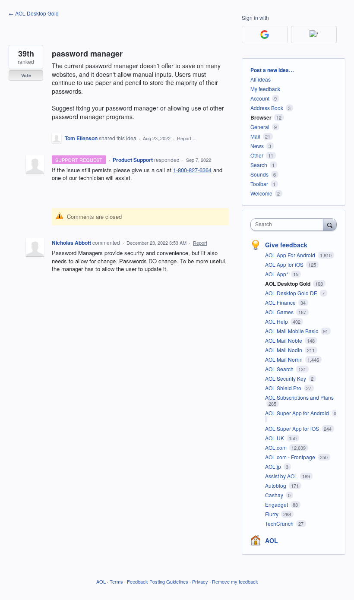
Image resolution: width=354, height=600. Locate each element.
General (259, 126)
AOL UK (275, 438)
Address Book (266, 107)
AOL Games (280, 312)
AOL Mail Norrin (284, 359)
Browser (261, 117)
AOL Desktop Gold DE (292, 293)
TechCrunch (280, 523)
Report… (186, 138)
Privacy (200, 581)
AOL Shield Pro (284, 388)
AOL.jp (273, 466)
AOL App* (277, 274)
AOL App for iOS (285, 264)
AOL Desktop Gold (288, 283)
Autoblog (276, 485)
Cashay (274, 495)
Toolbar (259, 183)
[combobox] (289, 224)
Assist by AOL (282, 476)
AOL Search (280, 369)
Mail (255, 136)
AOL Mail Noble (284, 340)
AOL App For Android (290, 255)
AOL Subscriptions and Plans (299, 397)
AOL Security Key (286, 378)
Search (258, 164)
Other (256, 155)
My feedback (265, 88)
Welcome (261, 193)
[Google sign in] (265, 34)
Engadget (277, 504)
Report (200, 242)
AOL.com (276, 447)
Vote (26, 75)
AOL (271, 540)
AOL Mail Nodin (284, 350)
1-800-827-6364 (192, 170)
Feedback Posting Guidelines (157, 581)
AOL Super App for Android (297, 413)
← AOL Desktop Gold (34, 13)
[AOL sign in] (314, 34)
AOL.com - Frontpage (290, 457)
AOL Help (277, 321)
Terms (116, 581)
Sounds (259, 174)
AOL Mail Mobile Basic (292, 331)
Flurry (272, 514)
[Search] (330, 224)
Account (259, 98)
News (257, 145)
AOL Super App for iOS (292, 428)
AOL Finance (281, 302)
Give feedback (286, 244)
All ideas (260, 79)
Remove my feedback (235, 581)
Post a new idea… (272, 70)
